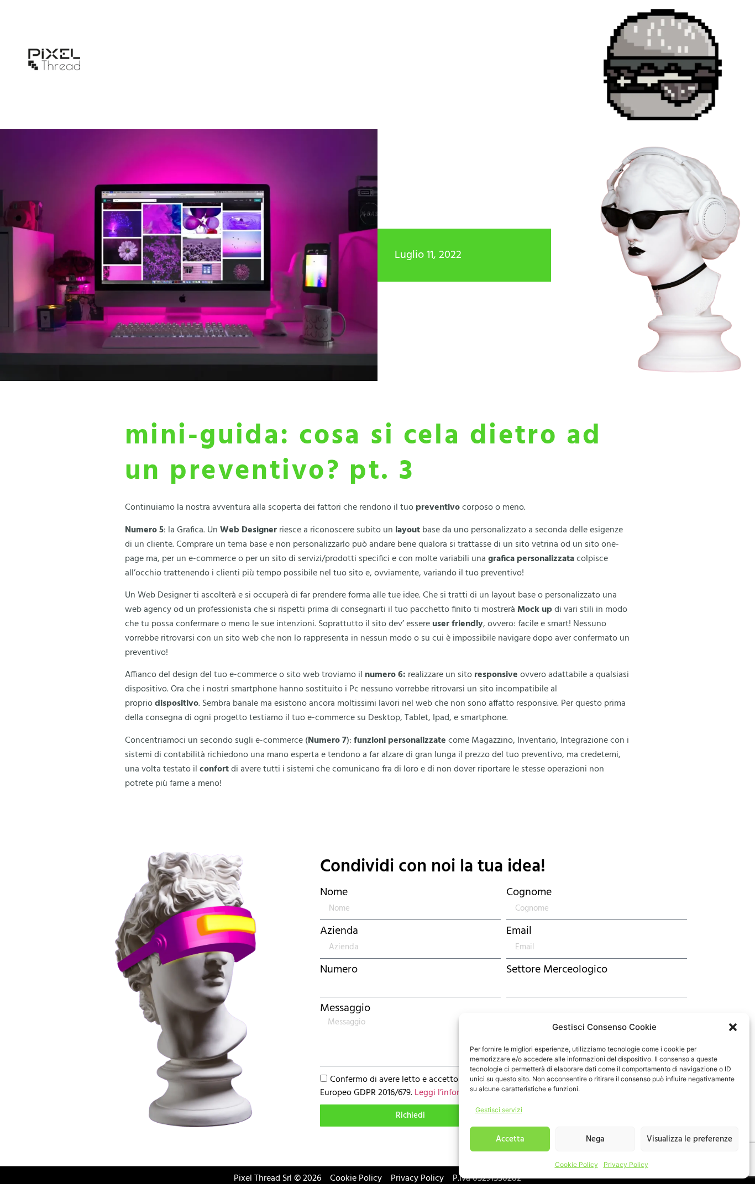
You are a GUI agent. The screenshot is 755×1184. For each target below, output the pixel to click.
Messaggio (345, 1008)
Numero (339, 969)
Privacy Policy (626, 1164)
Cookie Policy (576, 1164)
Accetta (510, 1139)
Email (519, 931)
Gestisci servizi (498, 1110)
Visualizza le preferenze (689, 1139)
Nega (595, 1139)
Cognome (529, 892)
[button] (732, 1027)
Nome (334, 892)
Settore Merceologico (556, 969)
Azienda (339, 931)
